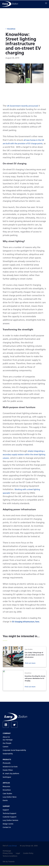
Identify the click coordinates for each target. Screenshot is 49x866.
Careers (5, 747)
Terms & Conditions (10, 856)
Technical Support (9, 813)
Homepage (7, 851)
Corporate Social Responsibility (14, 750)
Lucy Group (12, 846)
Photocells (6, 763)
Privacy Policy (8, 853)
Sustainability (8, 754)
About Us (6, 737)
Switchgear (7, 777)
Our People (7, 743)
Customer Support (9, 817)
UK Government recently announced (22, 106)
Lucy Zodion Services (10, 820)
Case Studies (7, 793)
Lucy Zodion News (9, 797)
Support (6, 810)
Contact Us (7, 827)
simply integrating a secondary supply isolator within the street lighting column (24, 454)
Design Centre (8, 824)
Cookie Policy (28, 853)
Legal (18, 853)
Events (5, 800)
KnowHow (11, 29)
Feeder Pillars (8, 770)
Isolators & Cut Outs (10, 767)
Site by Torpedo (9, 861)
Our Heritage (8, 740)
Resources (6, 786)
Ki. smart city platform (11, 773)
